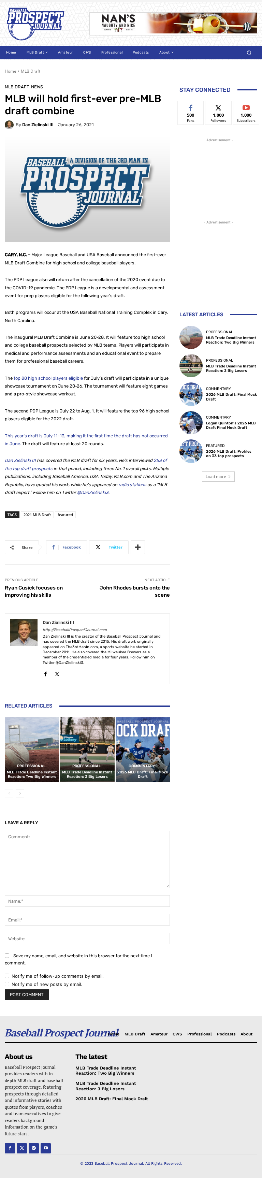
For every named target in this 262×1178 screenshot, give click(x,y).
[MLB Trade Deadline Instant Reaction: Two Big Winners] (32, 749)
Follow (218, 106)
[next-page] (20, 793)
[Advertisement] (218, 178)
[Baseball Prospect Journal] (42, 24)
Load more (216, 476)
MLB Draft (30, 71)
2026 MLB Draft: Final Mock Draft (142, 774)
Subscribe (246, 106)
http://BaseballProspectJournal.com (75, 630)
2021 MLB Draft (37, 514)
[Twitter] (57, 672)
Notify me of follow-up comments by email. (58, 976)
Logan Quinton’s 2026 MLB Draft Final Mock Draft (231, 425)
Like (191, 106)
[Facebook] (45, 672)
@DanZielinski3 (92, 492)
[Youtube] (46, 1148)
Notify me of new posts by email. (47, 984)
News (37, 87)
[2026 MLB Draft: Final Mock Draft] (143, 749)
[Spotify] (34, 1148)
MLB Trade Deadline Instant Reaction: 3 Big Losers (87, 774)
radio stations (132, 484)
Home (10, 71)
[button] (249, 52)
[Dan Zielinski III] (10, 124)
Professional (31, 766)
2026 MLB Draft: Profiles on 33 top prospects (228, 453)
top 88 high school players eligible (48, 378)
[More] (138, 547)
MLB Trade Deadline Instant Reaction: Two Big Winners (32, 774)
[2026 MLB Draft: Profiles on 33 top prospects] (191, 451)
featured (65, 514)
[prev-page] (9, 793)
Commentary (142, 766)
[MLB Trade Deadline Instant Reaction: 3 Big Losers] (87, 749)
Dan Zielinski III (38, 124)
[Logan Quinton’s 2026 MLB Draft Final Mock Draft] (191, 422)
